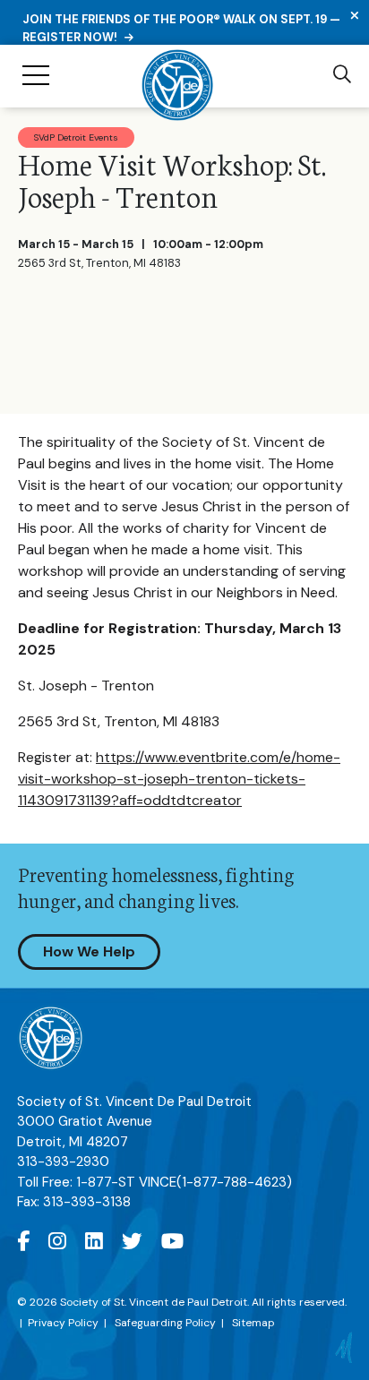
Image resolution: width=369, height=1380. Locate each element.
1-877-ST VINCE (184, 1182)
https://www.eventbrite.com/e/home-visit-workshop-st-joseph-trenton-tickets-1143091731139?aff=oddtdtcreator (179, 779)
